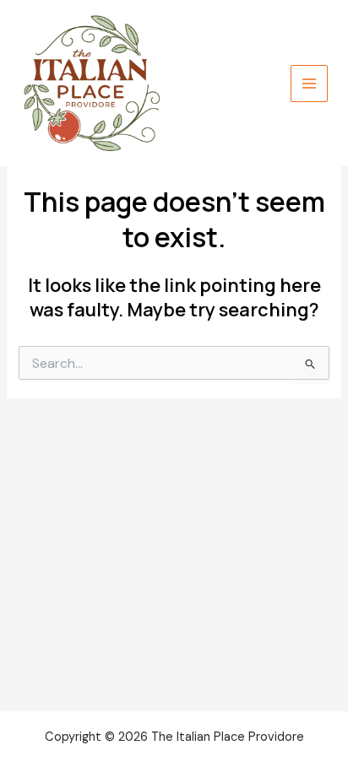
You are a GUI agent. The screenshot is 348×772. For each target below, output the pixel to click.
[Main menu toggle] (309, 83)
